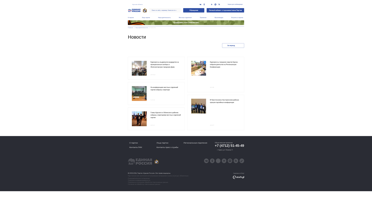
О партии (131, 17)
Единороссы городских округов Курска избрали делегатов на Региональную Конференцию (224, 64)
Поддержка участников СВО (186, 22)
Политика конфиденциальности (139, 180)
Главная (130, 27)
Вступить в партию (237, 17)
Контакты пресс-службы (167, 147)
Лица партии (146, 17)
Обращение (193, 10)
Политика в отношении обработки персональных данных (148, 182)
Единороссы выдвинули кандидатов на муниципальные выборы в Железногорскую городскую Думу (165, 64)
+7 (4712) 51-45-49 (229, 146)
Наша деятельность (164, 17)
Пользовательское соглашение (139, 178)
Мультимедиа (219, 17)
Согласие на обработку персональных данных (144, 184)
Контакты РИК (135, 147)
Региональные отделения (195, 143)
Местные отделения (185, 17)
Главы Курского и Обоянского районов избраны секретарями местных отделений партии (166, 115)
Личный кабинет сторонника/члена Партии (225, 10)
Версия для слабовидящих (235, 4)
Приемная (203, 17)
